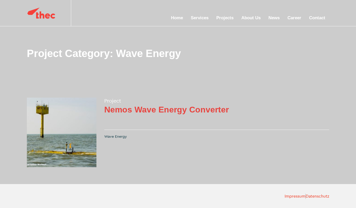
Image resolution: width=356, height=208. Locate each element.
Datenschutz (317, 196)
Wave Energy (115, 136)
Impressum (295, 196)
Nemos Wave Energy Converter (166, 109)
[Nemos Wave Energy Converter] (61, 132)
